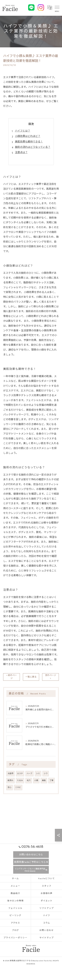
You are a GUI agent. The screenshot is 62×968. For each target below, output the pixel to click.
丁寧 (51, 780)
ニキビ (18, 787)
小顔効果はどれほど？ (27, 136)
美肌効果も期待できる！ (29, 142)
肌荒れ (10, 780)
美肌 (44, 780)
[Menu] (57, 8)
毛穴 (29, 780)
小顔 (36, 780)
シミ (38, 773)
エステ (20, 773)
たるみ (20, 780)
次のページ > (50, 677)
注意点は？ (21, 152)
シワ (46, 773)
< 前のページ (11, 677)
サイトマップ (46, 937)
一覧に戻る (31, 677)
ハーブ (29, 773)
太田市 (10, 773)
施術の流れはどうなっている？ (32, 147)
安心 (9, 787)
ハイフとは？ (22, 131)
